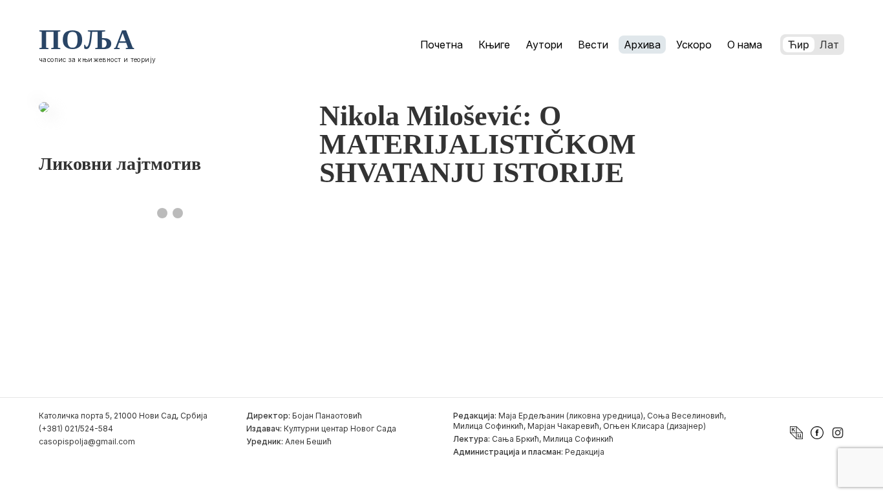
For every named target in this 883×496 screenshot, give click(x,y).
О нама (744, 44)
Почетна (441, 44)
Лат (829, 44)
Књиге (494, 44)
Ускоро (694, 44)
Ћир (798, 44)
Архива (642, 44)
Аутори (544, 44)
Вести (593, 44)
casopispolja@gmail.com (87, 441)
